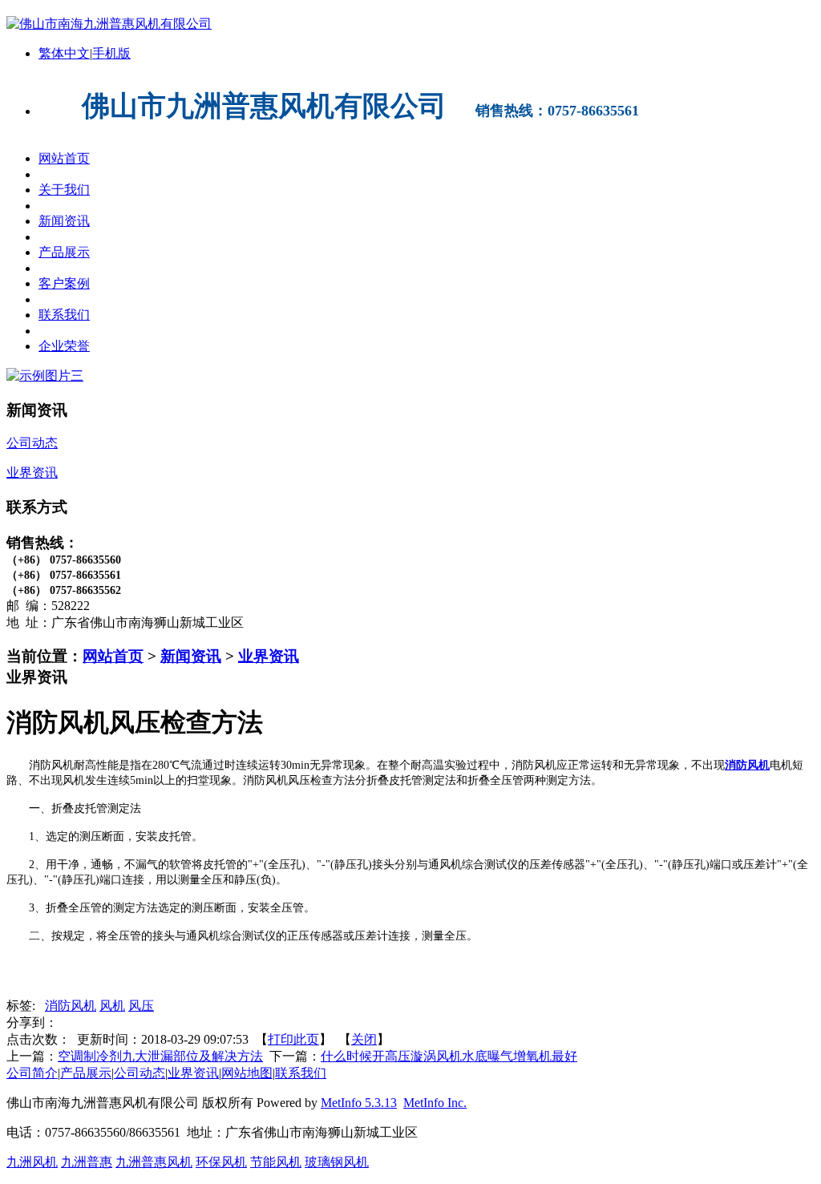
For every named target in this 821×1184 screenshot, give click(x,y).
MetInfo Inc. (435, 1102)
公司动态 (139, 1073)
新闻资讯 (190, 656)
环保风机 (221, 1162)
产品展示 (85, 1073)
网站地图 (247, 1073)
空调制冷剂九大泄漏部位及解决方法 (160, 1056)
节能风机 (275, 1162)
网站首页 (113, 656)
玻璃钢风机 (337, 1162)
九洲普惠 (86, 1162)
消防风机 (70, 1005)
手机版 (111, 53)
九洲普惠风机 (153, 1162)
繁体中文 (64, 53)
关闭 (364, 1039)
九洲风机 (32, 1162)
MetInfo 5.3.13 (359, 1102)
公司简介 (32, 1073)
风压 (141, 1005)
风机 (112, 1005)
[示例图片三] (44, 375)
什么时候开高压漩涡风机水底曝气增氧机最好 (449, 1056)
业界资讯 (268, 656)
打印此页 (293, 1039)
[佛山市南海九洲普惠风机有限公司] (109, 23)
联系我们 (300, 1073)
